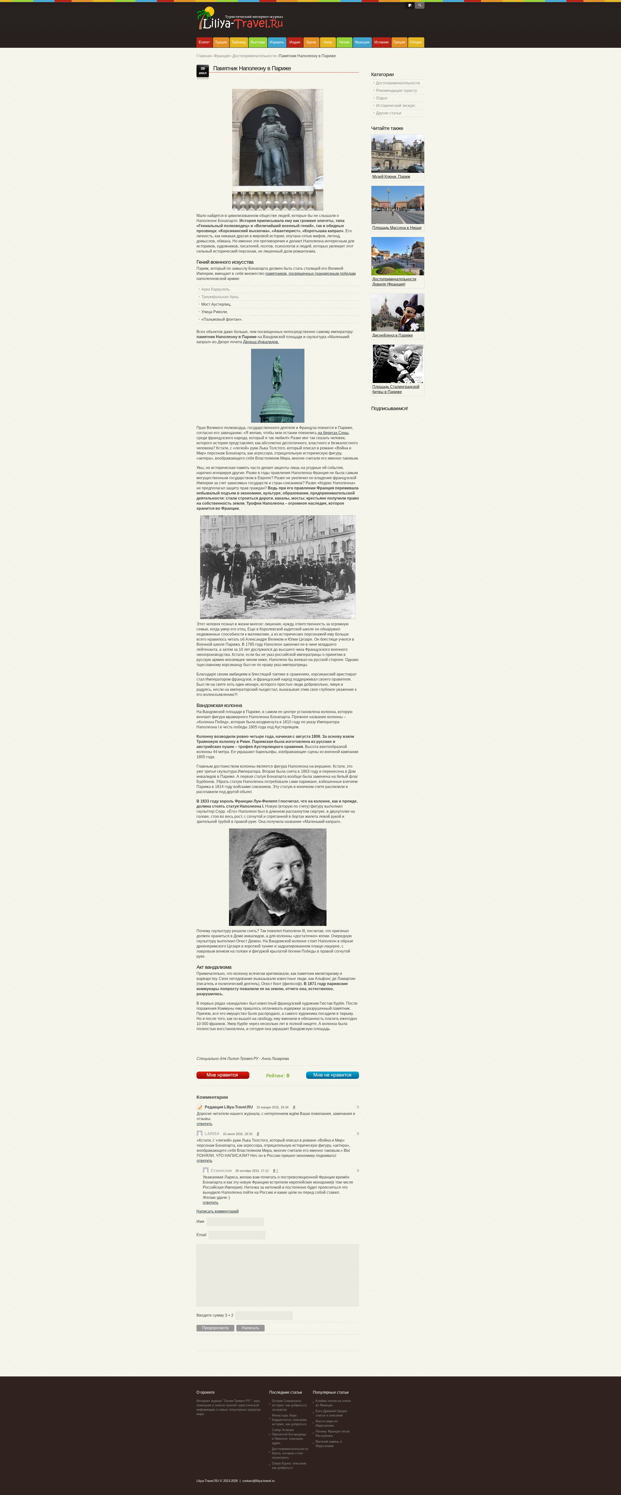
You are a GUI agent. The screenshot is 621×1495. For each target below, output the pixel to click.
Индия (294, 42)
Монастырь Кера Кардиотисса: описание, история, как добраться (289, 1420)
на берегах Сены (333, 433)
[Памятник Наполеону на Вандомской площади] (277, 386)
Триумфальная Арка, (220, 297)
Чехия (344, 42)
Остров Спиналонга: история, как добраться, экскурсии (289, 1405)
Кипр (328, 42)
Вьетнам (258, 42)
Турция (221, 42)
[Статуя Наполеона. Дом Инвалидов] (277, 150)
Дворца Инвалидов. (261, 342)
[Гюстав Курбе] (277, 877)
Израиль (277, 42)
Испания (381, 42)
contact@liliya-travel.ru (258, 1481)
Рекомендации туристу (396, 90)
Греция (399, 42)
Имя (200, 1221)
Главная (204, 56)
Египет (204, 42)
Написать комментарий (217, 1211)
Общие (416, 42)
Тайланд (239, 42)
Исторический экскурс (396, 105)
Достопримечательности (254, 56)
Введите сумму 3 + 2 (214, 1315)
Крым (311, 42)
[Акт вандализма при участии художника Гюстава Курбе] (277, 567)
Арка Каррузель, (215, 289)
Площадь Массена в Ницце (397, 228)
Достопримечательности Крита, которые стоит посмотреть (290, 1453)
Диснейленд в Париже (392, 335)
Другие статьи (388, 113)
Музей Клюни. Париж (391, 177)
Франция (362, 42)
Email (201, 1235)
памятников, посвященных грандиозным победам (310, 273)
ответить (204, 1124)
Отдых (381, 98)
